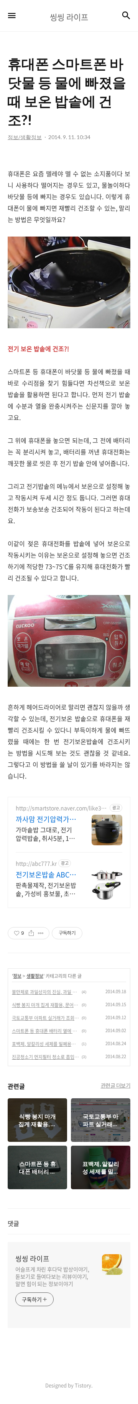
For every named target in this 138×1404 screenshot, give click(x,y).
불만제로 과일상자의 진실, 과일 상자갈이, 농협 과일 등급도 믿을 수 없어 (45, 992)
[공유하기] (31, 933)
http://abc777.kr (36, 863)
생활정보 (34, 976)
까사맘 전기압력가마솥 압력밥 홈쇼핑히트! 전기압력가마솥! (46, 819)
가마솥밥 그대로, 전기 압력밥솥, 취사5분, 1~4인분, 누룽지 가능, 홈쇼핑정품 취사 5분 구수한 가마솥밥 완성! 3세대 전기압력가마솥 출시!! (46, 833)
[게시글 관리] (41, 933)
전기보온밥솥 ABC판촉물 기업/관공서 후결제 (46, 874)
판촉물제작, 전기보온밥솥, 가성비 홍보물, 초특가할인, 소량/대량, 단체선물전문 (46, 889)
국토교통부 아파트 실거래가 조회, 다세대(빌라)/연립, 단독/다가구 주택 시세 (45, 1018)
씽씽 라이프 (32, 1258)
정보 (17, 976)
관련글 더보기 (116, 1085)
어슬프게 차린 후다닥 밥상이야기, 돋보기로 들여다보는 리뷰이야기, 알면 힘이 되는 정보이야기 (52, 1276)
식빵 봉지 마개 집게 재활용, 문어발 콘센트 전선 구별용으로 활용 (45, 1005)
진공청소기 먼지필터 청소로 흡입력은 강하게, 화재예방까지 (45, 1057)
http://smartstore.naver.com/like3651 (61, 808)
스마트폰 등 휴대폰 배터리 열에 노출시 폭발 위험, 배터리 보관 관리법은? (45, 1031)
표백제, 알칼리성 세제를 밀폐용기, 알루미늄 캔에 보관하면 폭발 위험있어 (45, 1044)
